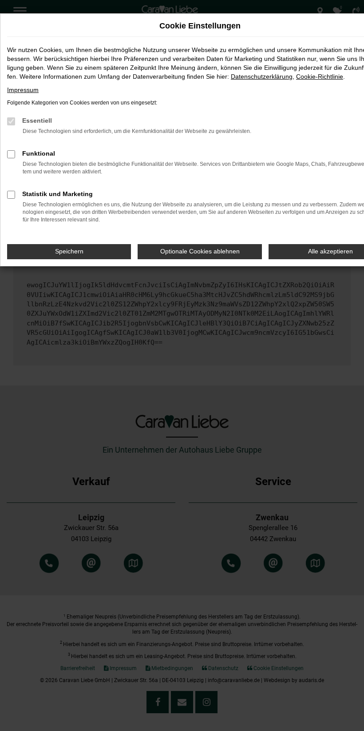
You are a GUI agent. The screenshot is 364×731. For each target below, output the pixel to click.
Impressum (23, 89)
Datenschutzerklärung (262, 76)
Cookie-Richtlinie (319, 76)
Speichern (69, 251)
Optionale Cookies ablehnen (200, 251)
